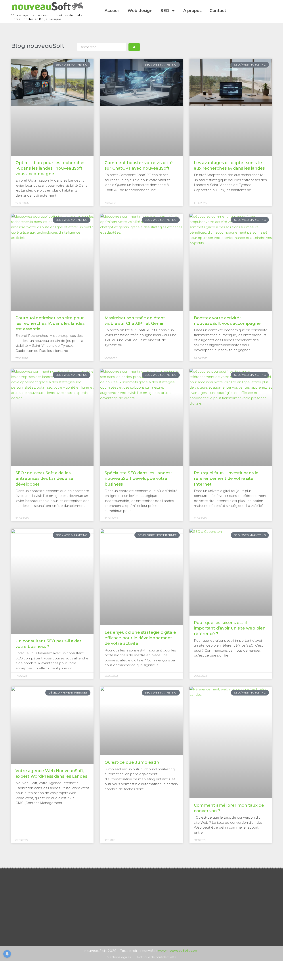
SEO (165, 10)
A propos (192, 10)
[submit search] (134, 47)
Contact (218, 10)
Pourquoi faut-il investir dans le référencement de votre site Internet (226, 478)
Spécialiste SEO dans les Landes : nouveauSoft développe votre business (138, 478)
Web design (140, 10)
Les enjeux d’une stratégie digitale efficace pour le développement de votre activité (140, 638)
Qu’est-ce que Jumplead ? (132, 762)
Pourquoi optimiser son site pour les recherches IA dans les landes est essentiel (49, 323)
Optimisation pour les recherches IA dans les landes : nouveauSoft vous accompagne (50, 168)
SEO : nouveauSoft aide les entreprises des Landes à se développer (44, 478)
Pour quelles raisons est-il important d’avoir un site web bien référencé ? (230, 628)
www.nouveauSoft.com (178, 951)
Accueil (112, 10)
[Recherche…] (101, 47)
